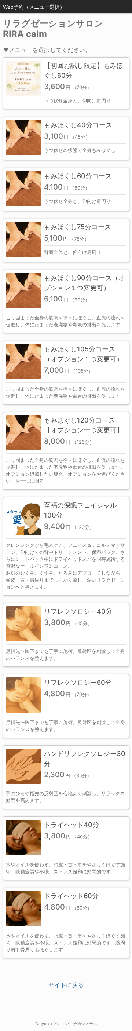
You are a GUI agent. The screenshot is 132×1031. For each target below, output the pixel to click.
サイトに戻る (66, 984)
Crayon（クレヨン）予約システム (66, 1023)
